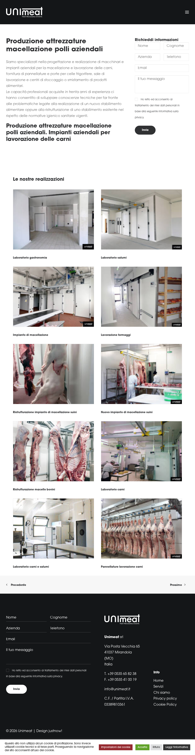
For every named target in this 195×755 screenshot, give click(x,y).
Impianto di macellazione (30, 335)
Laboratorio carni (113, 489)
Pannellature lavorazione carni (122, 567)
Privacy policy (165, 699)
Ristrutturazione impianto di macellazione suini (45, 412)
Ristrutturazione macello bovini (34, 489)
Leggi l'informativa (176, 747)
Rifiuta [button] (156, 747)
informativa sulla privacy (47, 676)
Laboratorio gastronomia (30, 257)
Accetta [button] (142, 747)
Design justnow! (49, 731)
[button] (53, 219)
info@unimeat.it (117, 689)
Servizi (158, 687)
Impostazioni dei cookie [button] (115, 747)
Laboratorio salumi (114, 257)
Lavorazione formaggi (116, 335)
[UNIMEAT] (24, 12)
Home (158, 681)
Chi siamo (161, 693)
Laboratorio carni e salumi (31, 567)
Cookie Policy (165, 705)
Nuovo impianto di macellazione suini (127, 412)
